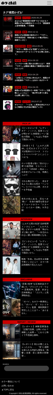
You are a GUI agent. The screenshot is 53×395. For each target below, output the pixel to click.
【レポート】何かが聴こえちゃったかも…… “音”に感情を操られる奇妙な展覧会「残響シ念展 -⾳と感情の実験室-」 (35, 350)
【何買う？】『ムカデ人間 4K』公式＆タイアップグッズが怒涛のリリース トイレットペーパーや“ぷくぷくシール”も (35, 151)
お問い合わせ (7, 385)
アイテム (26, 102)
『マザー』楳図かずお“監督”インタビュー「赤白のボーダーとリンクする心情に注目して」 (32, 51)
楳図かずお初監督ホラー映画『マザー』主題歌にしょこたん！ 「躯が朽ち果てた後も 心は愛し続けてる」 (32, 92)
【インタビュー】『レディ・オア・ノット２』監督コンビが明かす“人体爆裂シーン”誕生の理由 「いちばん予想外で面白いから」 (35, 134)
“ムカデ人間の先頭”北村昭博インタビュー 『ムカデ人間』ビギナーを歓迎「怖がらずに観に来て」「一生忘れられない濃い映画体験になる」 (35, 229)
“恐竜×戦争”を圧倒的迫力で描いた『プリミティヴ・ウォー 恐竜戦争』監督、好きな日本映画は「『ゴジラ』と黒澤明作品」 (35, 289)
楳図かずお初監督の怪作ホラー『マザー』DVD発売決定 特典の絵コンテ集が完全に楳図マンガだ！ (32, 37)
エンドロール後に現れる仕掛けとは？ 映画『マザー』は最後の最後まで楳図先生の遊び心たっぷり (32, 66)
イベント (26, 18)
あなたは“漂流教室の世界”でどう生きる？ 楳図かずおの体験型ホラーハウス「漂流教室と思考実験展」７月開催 (32, 23)
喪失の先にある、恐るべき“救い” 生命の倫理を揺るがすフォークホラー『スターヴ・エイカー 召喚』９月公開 (35, 204)
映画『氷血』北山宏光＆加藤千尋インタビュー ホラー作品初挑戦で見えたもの (35, 262)
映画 (24, 32)
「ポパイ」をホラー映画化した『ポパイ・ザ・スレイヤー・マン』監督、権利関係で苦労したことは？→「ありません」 (35, 307)
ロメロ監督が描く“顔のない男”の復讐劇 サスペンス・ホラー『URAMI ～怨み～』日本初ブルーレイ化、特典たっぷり (35, 169)
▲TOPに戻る (7, 389)
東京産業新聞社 (25, 393)
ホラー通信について (10, 381)
